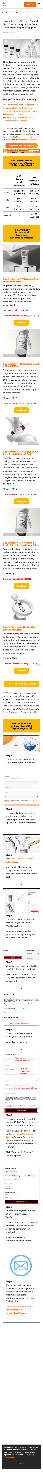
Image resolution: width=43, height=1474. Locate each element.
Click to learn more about (19, 1309)
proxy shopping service (26, 139)
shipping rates (26, 134)
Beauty (18, 12)
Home (4, 12)
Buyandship (18, 759)
